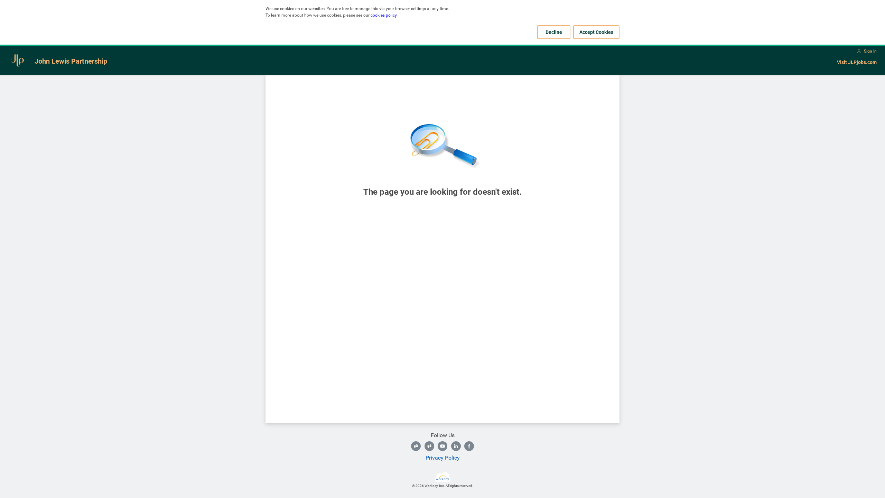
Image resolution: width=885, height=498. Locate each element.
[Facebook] (469, 446)
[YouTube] (442, 446)
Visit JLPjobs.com (857, 62)
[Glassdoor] (416, 446)
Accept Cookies (596, 32)
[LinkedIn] (456, 446)
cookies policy (384, 15)
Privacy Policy (443, 457)
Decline (554, 32)
